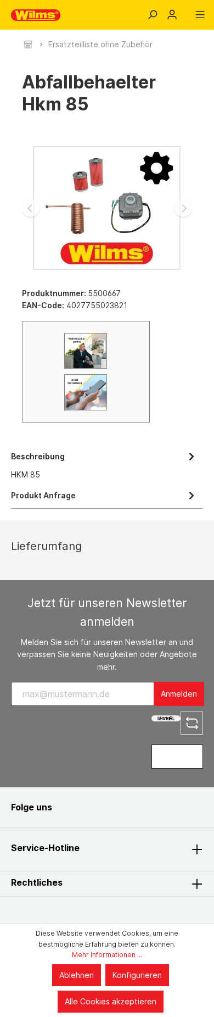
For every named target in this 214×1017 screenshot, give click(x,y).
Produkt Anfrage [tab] (43, 495)
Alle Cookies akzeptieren (110, 1001)
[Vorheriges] (31, 208)
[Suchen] (152, 14)
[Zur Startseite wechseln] (35, 15)
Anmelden (179, 693)
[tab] (104, 464)
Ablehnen (76, 975)
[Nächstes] (183, 208)
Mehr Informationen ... (107, 955)
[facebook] (72, 807)
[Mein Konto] (172, 14)
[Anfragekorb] (186, 11)
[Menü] (200, 14)
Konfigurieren (137, 975)
